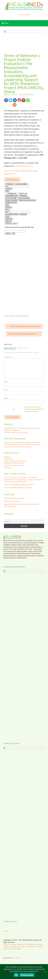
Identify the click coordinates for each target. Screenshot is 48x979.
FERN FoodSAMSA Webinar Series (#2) (18, 487)
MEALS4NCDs (29, 95)
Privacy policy (27, 975)
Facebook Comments (23, 348)
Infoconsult (16, 958)
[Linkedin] (15, 100)
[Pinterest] (23, 100)
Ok (16, 975)
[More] (15, 105)
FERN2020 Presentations (13, 463)
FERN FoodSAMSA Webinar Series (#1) (24, 334)
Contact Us (39, 946)
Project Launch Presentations (15, 461)
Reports (7, 457)
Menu (7, 23)
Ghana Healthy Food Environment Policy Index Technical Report (21, 505)
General (12, 316)
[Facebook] (6, 100)
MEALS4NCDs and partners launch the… (24, 326)
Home (5, 944)
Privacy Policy (9, 949)
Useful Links (15, 946)
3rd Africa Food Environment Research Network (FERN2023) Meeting (22, 429)
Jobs (17, 316)
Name (6, 381)
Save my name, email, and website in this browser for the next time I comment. (33, 409)
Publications (8, 459)
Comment (7, 357)
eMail (19, 949)
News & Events (24, 316)
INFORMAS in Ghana (11, 501)
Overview (13, 944)
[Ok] (45, 971)
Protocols (7, 467)
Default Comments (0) (10, 348)
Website (6, 398)
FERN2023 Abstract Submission (16, 432)
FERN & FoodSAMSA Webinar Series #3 (18, 485)
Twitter (6, 931)
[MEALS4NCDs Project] (24, 6)
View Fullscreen (12, 179)
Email (6, 390)
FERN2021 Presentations (13, 465)
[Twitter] (10, 100)
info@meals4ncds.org (24, 166)
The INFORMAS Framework (14, 498)
